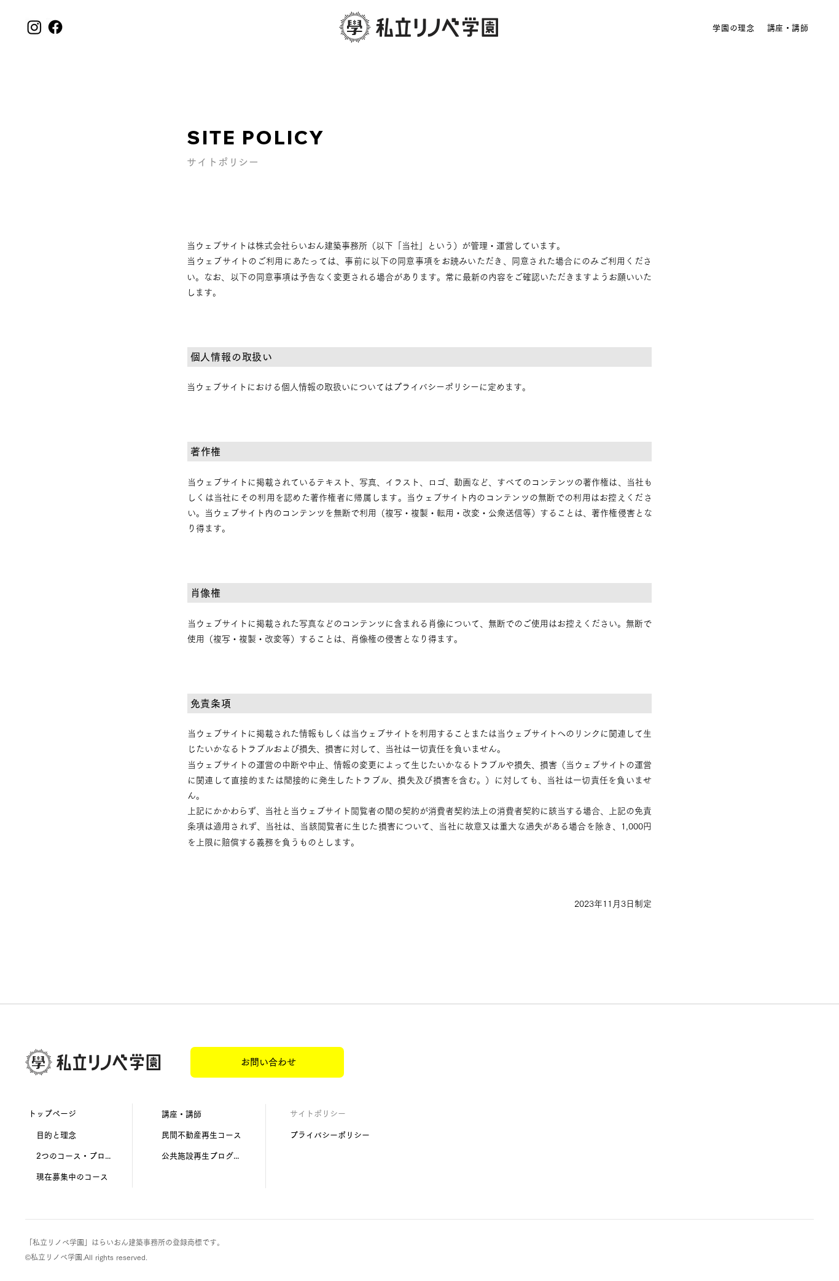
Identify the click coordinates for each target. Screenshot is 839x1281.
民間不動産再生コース (201, 1135)
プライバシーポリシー (330, 1135)
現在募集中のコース (68, 1177)
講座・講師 (181, 1114)
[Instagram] (34, 27)
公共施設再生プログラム (204, 1156)
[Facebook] (55, 27)
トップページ (52, 1114)
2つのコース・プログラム (69, 1156)
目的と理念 (52, 1135)
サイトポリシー (318, 1114)
